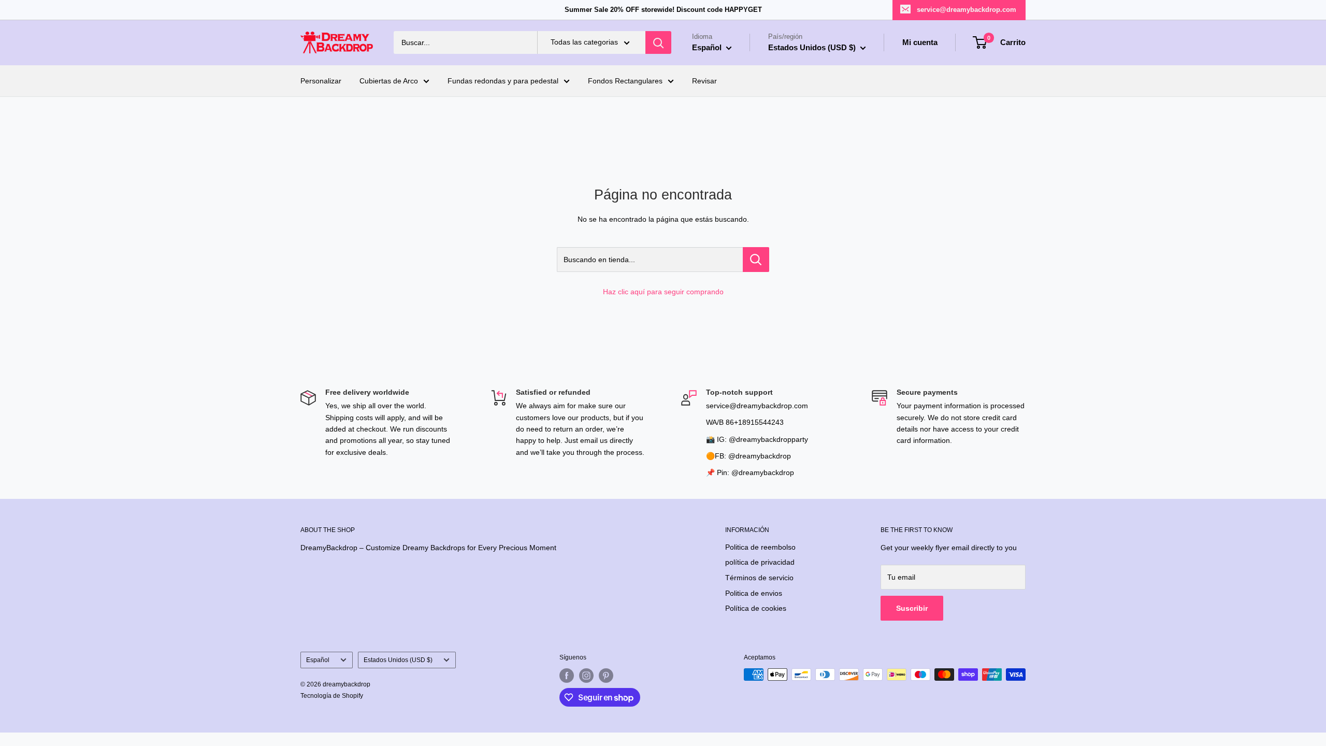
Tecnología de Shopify (331, 695)
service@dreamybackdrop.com (966, 9)
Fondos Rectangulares (625, 81)
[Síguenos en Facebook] (566, 675)
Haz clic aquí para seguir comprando (663, 292)
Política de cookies (755, 608)
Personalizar (320, 81)
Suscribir (912, 608)
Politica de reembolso (760, 547)
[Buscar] (658, 42)
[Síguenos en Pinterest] (606, 675)
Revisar (704, 81)
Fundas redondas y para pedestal (503, 81)
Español (317, 660)
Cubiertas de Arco (388, 81)
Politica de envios (753, 593)
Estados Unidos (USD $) (398, 660)
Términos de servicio (759, 577)
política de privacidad (760, 562)
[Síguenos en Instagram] (586, 675)
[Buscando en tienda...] (756, 259)
